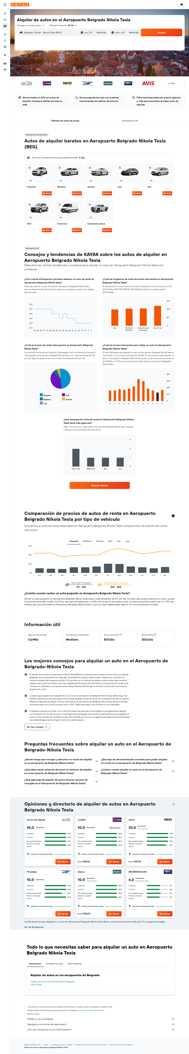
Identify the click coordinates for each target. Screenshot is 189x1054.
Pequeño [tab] (74, 541)
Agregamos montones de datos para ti (46, 1024)
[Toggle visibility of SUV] (65, 395)
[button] (5, 4)
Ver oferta (46, 193)
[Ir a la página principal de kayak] (20, 4)
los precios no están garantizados (90, 1010)
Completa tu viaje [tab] (54, 963)
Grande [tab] (100, 541)
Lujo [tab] (127, 541)
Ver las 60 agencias (34, 927)
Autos (46, 1045)
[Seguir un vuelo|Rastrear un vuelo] (5, 40)
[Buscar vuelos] (5, 14)
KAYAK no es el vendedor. (40, 1018)
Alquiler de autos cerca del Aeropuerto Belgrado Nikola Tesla (53, 983)
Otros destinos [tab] (75, 963)
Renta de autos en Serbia (62, 1045)
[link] (100, 485)
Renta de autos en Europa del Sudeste (91, 1045)
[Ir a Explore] (5, 34)
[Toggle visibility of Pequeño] (45, 395)
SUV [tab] (110, 541)
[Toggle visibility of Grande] (67, 399)
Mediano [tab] (87, 541)
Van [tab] (119, 541)
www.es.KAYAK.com (32, 1045)
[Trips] (5, 55)
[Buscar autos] (5, 26)
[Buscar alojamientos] (5, 20)
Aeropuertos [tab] (35, 963)
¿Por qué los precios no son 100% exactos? (49, 1029)
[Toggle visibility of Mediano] (45, 399)
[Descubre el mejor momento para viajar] (5, 47)
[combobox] (31, 25)
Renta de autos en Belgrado (121, 1045)
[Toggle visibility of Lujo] (43, 403)
